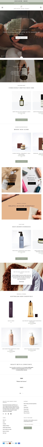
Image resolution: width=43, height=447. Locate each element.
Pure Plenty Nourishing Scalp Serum (21, 250)
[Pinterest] (8, 413)
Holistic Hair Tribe (18, 1)
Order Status (26, 407)
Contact (25, 405)
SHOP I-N (11, 183)
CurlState (25, 1)
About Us (4, 420)
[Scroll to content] (21, 57)
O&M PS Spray (11, 320)
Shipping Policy (26, 411)
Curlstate (4, 423)
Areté (4, 421)
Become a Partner (6, 431)
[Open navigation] (2, 7)
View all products (21, 119)
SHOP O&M (31, 183)
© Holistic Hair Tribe (7, 441)
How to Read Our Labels (7, 429)
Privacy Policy (26, 409)
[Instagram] (5, 413)
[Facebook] (3, 413)
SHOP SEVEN (21, 36)
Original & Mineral (6, 425)
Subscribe (27, 427)
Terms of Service (26, 412)
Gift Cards (4, 433)
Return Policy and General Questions (30, 403)
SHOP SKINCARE (21, 209)
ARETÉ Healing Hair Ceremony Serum (21, 111)
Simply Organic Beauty (7, 427)
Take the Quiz (21, 281)
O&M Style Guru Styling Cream (31, 348)
